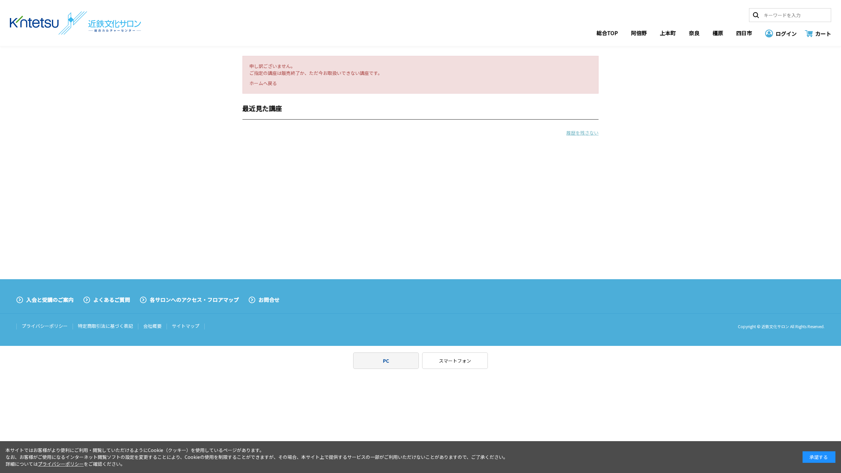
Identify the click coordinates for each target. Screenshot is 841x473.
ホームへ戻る (263, 83)
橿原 (718, 33)
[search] (755, 15)
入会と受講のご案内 (50, 300)
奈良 (694, 33)
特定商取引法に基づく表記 (105, 326)
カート (823, 33)
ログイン (786, 33)
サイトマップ (185, 326)
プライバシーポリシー (45, 326)
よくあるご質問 (111, 300)
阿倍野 (639, 33)
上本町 (668, 33)
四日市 (744, 33)
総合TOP (607, 33)
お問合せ (269, 300)
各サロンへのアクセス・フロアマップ (194, 300)
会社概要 (152, 326)
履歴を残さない (582, 132)
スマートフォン (455, 360)
